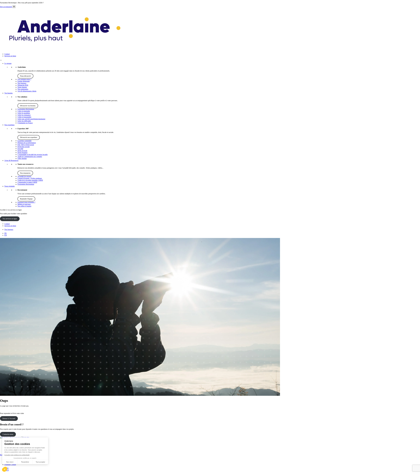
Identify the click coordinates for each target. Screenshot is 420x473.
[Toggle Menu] (1, 60)
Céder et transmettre (24, 117)
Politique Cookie (10, 464)
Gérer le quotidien (24, 113)
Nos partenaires (23, 89)
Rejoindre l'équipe (26, 199)
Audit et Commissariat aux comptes (30, 156)
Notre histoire (22, 87)
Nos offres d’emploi (24, 206)
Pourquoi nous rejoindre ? (26, 202)
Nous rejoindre (9, 186)
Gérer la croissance (24, 115)
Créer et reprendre (24, 111)
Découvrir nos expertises (28, 137)
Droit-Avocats (22, 151)
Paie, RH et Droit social (26, 145)
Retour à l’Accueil (9, 418)
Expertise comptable (25, 141)
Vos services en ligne (10, 219)
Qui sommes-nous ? (24, 79)
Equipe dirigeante (24, 81)
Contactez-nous (8, 434)
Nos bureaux (22, 83)
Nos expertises (9, 125)
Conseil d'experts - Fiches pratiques (30, 178)
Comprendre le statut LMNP (27, 182)
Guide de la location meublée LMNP (30, 180)
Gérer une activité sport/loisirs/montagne (31, 119)
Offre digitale (22, 158)
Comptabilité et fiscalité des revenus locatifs (33, 154)
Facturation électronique (26, 109)
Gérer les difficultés (24, 121)
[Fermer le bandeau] (14, 6)
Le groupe (7, 63)
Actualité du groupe (24, 176)
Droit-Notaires (22, 153)
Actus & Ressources (11, 160)
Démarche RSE (23, 85)
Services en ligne (10, 56)
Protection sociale (24, 147)
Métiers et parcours (24, 204)
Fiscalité (20, 149)
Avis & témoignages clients (27, 91)
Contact (7, 54)
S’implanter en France (25, 123)
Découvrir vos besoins (27, 106)
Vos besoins (8, 93)
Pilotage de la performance (27, 143)
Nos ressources (25, 173)
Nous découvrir (25, 76)
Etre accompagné (6, 7)
